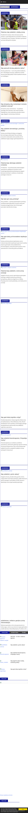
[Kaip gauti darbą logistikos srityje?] (14, 358)
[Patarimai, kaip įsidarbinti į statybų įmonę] (14, 22)
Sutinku (23, 809)
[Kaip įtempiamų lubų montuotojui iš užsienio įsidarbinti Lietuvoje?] (14, 94)
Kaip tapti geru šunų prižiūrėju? (10, 199)
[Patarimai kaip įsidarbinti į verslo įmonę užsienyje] (8, 267)
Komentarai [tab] (14, 632)
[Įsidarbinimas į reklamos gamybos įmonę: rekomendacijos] (14, 561)
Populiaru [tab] (5, 632)
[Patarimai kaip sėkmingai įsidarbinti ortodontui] (4, 159)
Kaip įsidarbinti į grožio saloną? (10, 474)
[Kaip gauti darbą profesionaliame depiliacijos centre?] (14, 232)
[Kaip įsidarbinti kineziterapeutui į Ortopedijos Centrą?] (6, 434)
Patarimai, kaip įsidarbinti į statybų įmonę (13, 32)
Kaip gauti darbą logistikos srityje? (11, 417)
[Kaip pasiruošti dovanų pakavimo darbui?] (14, 58)
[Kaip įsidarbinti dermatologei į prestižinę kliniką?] (14, 124)
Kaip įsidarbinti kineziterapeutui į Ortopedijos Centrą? (18, 653)
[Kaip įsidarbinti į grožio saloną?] (6, 470)
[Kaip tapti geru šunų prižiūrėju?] (8, 195)
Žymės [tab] (24, 632)
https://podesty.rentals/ (6, 795)
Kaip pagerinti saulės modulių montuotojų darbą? (17, 661)
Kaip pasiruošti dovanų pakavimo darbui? (13, 68)
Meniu (4, 2)
